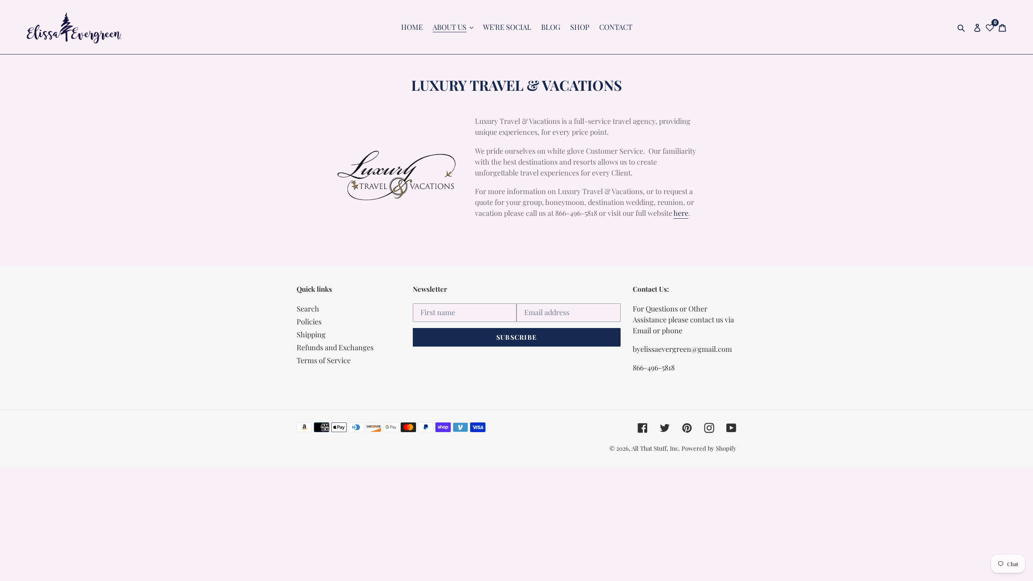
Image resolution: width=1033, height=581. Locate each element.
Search (308, 308)
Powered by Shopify (709, 448)
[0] (990, 27)
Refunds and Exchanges (335, 347)
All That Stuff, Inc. (657, 448)
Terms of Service (324, 360)
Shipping (311, 334)
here (680, 213)
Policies (309, 321)
